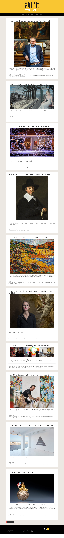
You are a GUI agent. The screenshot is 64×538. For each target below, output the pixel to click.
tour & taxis (45, 338)
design (47, 366)
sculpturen (25, 167)
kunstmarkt (51, 75)
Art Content (19, 416)
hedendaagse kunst (41, 117)
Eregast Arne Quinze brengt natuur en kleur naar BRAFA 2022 (29, 375)
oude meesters (21, 167)
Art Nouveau (19, 117)
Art (16, 416)
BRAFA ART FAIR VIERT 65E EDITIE (20, 472)
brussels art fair (29, 75)
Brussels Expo (34, 75)
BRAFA (13, 74)
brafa (23, 282)
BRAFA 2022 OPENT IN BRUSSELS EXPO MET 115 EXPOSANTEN (31, 238)
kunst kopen (15, 338)
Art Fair (19, 366)
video (47, 464)
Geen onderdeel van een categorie (20, 74)
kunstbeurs (48, 75)
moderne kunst (10, 76)
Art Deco (15, 117)
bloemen (30, 416)
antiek (13, 75)
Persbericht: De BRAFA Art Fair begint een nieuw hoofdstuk (28, 346)
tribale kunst (23, 76)
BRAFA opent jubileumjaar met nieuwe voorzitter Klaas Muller (29, 21)
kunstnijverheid (10, 230)
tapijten (14, 76)
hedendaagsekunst (39, 75)
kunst (45, 75)
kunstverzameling (11, 167)
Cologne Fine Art (43, 366)
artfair (16, 282)
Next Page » (11, 522)
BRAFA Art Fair (22, 75)
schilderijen (30, 338)
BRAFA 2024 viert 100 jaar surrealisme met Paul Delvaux (28, 84)
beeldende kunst (16, 75)
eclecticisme (50, 366)
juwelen (43, 75)
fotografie (39, 463)
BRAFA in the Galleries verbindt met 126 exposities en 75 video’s (30, 425)
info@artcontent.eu (9, 531)
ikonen (45, 117)
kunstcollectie (22, 338)
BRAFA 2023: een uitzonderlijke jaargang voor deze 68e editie (29, 126)
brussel (26, 75)
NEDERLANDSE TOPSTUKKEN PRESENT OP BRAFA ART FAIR (30, 175)
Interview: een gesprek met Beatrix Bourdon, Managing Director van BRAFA (30, 292)
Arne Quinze (14, 416)
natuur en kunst (18, 417)
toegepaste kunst (18, 76)
